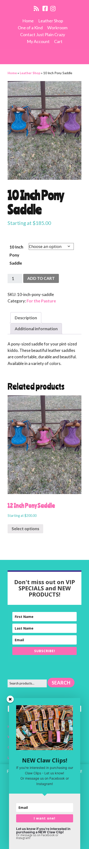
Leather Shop (50, 20)
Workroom (57, 27)
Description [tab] (26, 317)
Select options (25, 528)
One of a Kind (30, 27)
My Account (38, 41)
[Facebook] (45, 8)
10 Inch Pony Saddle (16, 255)
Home (28, 20)
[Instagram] (52, 8)
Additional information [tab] (36, 328)
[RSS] (37, 8)
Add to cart (41, 278)
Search (61, 682)
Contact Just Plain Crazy (42, 34)
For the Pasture (41, 300)
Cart (58, 41)
